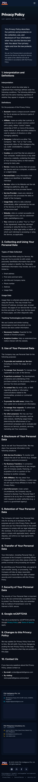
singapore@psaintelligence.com (14, 701)
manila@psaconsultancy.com (14, 734)
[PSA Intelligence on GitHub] (16, 769)
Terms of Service (28, 622)
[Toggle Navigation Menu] (34, 3)
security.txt (31, 777)
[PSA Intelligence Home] (5, 3)
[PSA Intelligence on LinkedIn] (12, 769)
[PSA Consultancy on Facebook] (21, 769)
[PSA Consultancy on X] (26, 769)
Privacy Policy (12, 622)
